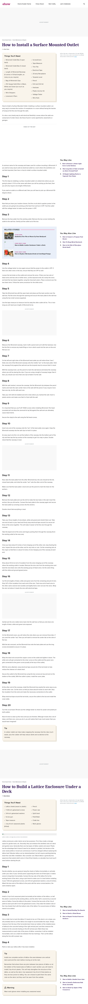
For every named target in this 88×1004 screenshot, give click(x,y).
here (75, 56)
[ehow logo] (6, 4)
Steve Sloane (7, 796)
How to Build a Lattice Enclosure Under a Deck (30, 245)
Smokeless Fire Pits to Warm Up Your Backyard (30, 236)
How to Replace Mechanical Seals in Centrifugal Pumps (33, 254)
